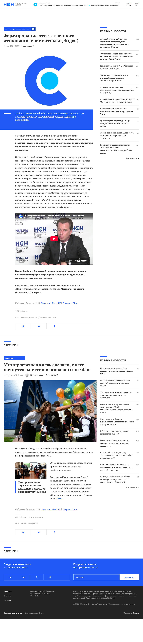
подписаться (129, 577)
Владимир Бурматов (29, 317)
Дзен (54, 303)
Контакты (8, 596)
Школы (23, 523)
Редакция (7, 591)
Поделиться (27, 46)
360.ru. (60, 498)
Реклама (7, 600)
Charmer (136, 613)
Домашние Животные (48, 317)
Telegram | (67, 303)
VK (59, 303)
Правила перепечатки (13, 613)
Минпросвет (33, 523)
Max (75, 303)
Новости (45, 303)
